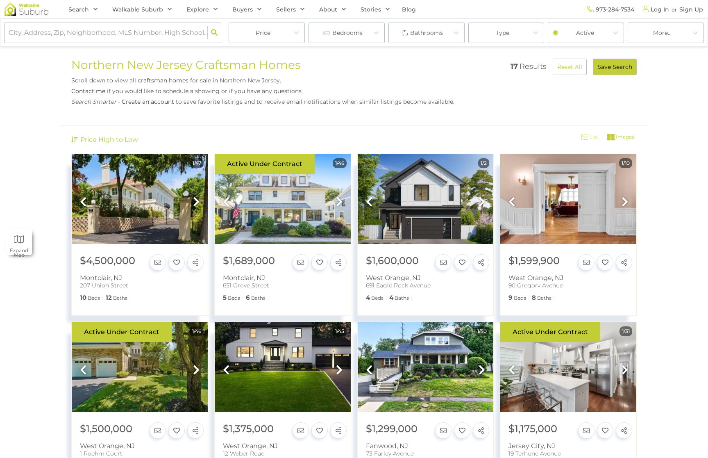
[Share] (195, 262)
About (328, 9)
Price (263, 32)
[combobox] (9, 33)
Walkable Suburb (137, 9)
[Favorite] (176, 262)
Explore (197, 9)
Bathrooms (426, 32)
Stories (371, 9)
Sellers (286, 9)
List (593, 137)
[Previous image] (83, 202)
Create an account (148, 101)
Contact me (88, 91)
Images (624, 137)
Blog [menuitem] (409, 9)
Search (78, 9)
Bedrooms (347, 32)
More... (662, 32)
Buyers (242, 9)
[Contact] (158, 262)
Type (502, 32)
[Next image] (196, 202)
